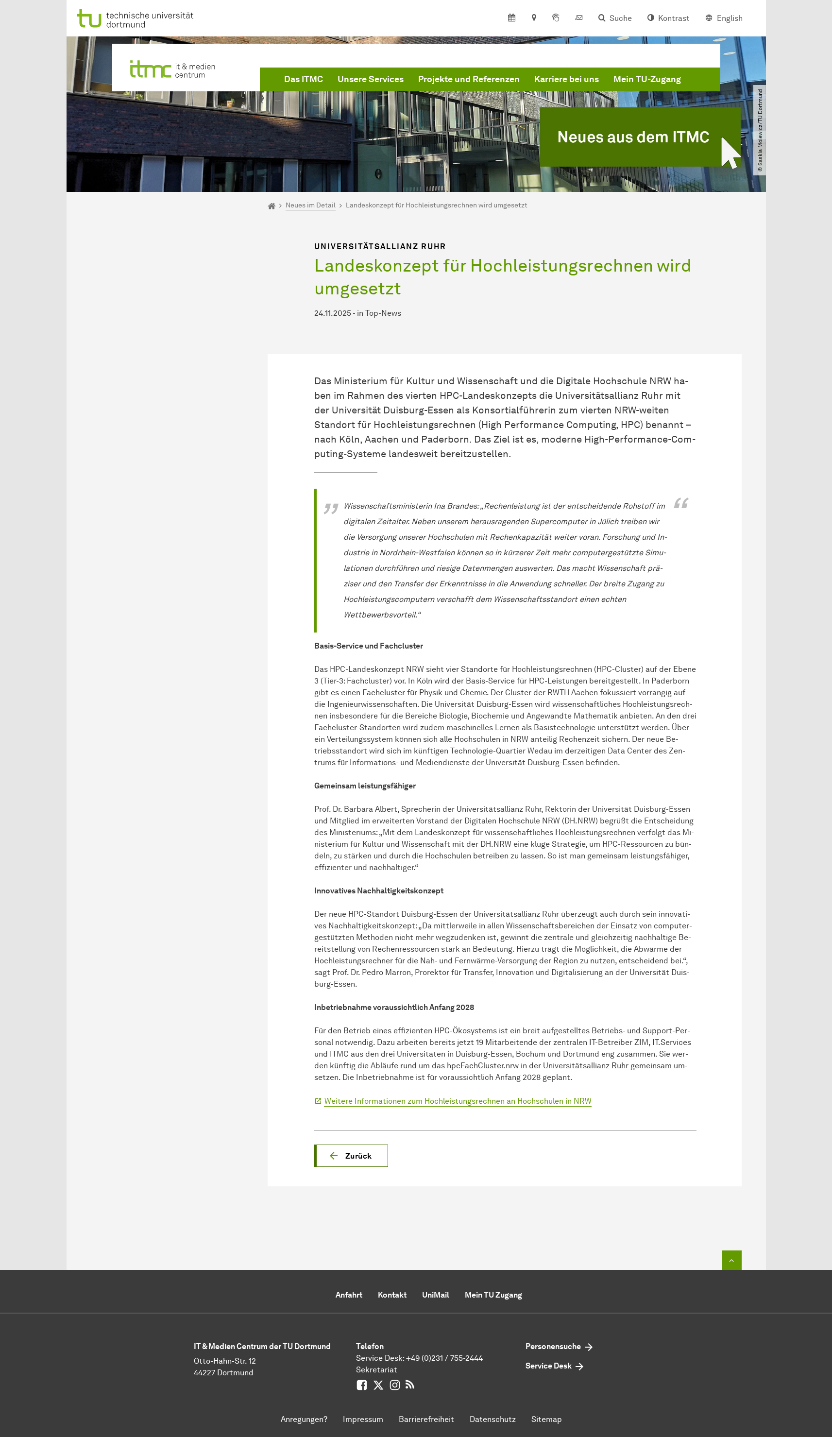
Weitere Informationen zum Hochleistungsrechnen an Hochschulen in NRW (458, 1101)
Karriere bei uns (566, 79)
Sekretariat (376, 1369)
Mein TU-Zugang (647, 79)
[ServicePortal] (555, 18)
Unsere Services (371, 79)
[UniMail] (579, 18)
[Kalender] (511, 18)
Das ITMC (303, 79)
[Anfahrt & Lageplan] (533, 18)
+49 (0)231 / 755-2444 (444, 1358)
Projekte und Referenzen (469, 79)
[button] (351, 1156)
